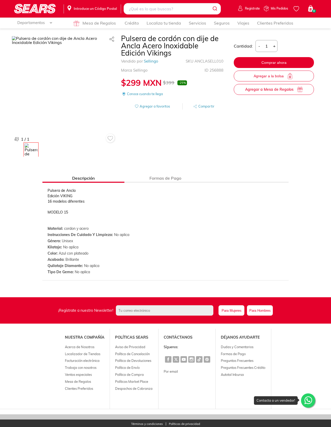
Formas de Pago (233, 354)
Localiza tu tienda (164, 23)
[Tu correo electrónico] (166, 310)
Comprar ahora (274, 62)
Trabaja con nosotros (80, 367)
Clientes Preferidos (275, 23)
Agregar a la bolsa (269, 76)
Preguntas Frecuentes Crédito (243, 367)
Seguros (222, 23)
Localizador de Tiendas (82, 354)
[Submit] (214, 8)
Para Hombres (260, 310)
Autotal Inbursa (232, 374)
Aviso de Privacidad (130, 347)
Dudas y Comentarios (237, 347)
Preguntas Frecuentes (237, 361)
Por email (171, 371)
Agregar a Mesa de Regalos (269, 89)
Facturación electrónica (82, 361)
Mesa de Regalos (99, 23)
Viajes (243, 23)
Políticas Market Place (131, 381)
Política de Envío (127, 367)
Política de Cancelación (132, 354)
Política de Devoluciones (133, 361)
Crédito (132, 23)
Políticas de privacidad (184, 424)
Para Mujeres (232, 310)
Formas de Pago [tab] (165, 178)
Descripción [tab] (83, 178)
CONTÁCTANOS (178, 337)
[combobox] (172, 8)
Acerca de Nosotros (79, 347)
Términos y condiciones (147, 424)
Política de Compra (129, 374)
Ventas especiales (78, 374)
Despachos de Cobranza (134, 388)
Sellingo (151, 61)
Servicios (197, 23)
